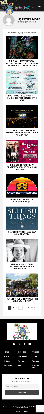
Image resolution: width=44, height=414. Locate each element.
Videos (35, 356)
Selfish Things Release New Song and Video (22, 233)
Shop (20, 365)
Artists (7, 361)
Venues (35, 352)
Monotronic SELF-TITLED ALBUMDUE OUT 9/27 (22, 200)
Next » (31, 307)
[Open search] (33, 7)
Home (6, 352)
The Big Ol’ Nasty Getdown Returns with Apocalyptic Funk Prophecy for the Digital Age (22, 63)
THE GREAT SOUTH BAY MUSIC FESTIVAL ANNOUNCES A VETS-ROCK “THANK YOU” (22, 132)
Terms (25, 411)
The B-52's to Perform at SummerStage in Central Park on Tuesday (22, 167)
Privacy (19, 411)
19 (25, 307)
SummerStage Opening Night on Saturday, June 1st (22, 300)
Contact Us (35, 366)
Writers (35, 361)
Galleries (22, 352)
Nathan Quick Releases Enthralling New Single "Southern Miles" (22, 266)
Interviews (22, 356)
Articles (7, 356)
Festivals (8, 365)
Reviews (22, 361)
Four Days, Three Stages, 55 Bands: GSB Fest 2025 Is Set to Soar (22, 98)
